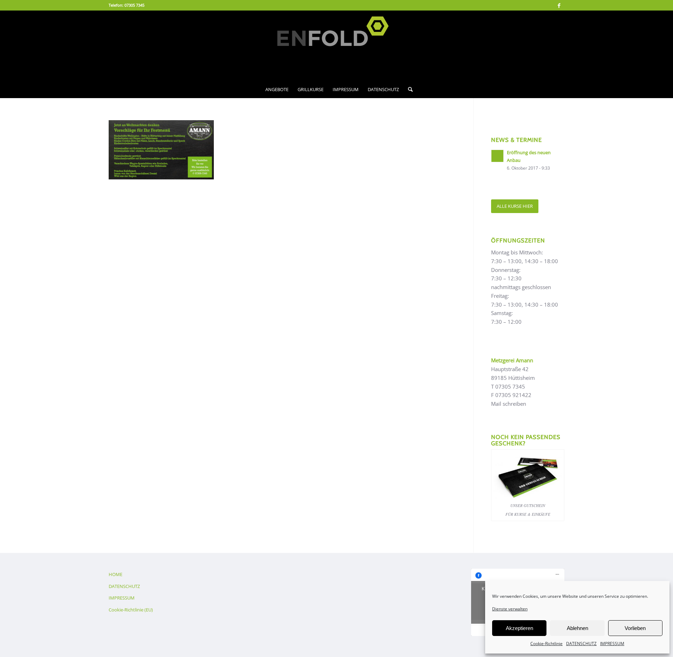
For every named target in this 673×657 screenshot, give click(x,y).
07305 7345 (134, 5)
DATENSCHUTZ (581, 643)
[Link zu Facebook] (559, 5)
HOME (115, 574)
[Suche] (408, 89)
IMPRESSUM (612, 643)
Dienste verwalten (510, 609)
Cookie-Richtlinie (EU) (131, 610)
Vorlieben (635, 628)
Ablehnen (577, 628)
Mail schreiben (508, 403)
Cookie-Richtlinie (546, 643)
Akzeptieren (519, 628)
